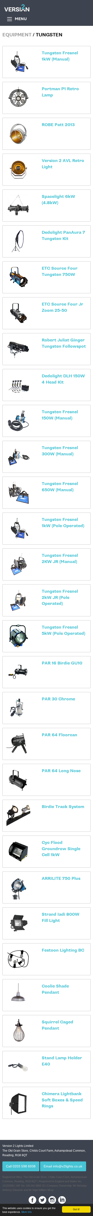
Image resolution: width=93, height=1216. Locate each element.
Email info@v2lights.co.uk (63, 1166)
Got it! (76, 1209)
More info (26, 1212)
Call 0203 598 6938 (21, 1166)
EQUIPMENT (16, 35)
